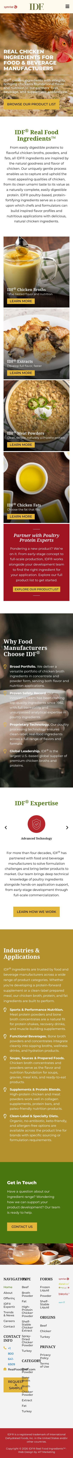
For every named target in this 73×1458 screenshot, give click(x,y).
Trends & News (9, 1314)
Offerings (9, 1298)
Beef (25, 1287)
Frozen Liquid (45, 1288)
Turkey (27, 1350)
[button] (6, 827)
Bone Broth (26, 1379)
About (8, 1293)
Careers (9, 1321)
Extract (27, 1400)
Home (8, 1287)
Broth (26, 1386)
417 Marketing (46, 1452)
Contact (9, 1326)
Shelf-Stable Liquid (44, 1304)
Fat (24, 1301)
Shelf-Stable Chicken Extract (27, 1326)
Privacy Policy (45, 1356)
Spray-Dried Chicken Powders (27, 1340)
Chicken (45, 1331)
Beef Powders (27, 1370)
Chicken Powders (27, 1393)
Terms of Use (44, 1365)
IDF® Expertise (9, 1305)
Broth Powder (27, 1294)
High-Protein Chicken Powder (27, 1311)
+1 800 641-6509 (11, 1356)
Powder (45, 1296)
